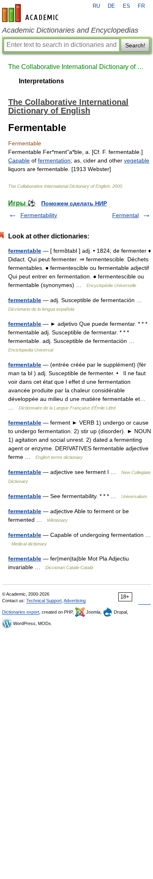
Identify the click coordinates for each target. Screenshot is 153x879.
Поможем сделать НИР (74, 203)
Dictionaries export (20, 612)
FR (141, 6)
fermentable (24, 250)
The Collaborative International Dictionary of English (76, 66)
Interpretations (41, 81)
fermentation (54, 160)
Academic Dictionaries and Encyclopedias (70, 30)
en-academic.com (31, 13)
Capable (19, 160)
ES (126, 6)
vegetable (136, 160)
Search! (135, 45)
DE (111, 6)
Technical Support (44, 600)
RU (96, 6)
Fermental (125, 215)
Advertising (75, 600)
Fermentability (38, 215)
